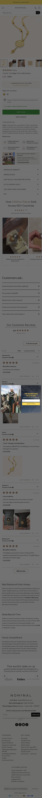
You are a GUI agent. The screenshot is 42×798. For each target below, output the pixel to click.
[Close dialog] (39, 386)
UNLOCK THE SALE (31, 403)
